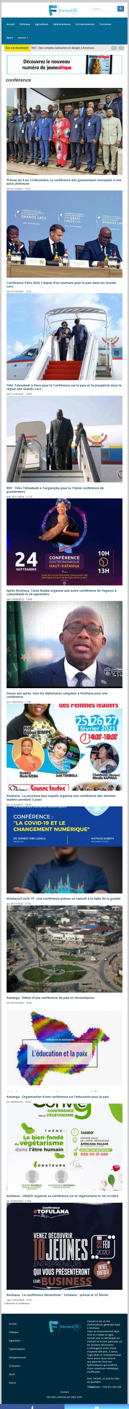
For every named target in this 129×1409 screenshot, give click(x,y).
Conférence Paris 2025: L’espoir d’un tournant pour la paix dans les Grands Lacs (61, 284)
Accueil (11, 24)
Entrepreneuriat (85, 24)
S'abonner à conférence (17, 1303)
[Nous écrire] (96, 1406)
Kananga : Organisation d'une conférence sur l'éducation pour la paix (58, 1097)
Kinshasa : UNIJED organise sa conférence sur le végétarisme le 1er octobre (62, 1196)
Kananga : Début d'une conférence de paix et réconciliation (50, 998)
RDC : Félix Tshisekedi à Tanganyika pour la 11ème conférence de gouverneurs (55, 490)
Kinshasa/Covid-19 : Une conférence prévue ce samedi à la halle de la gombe (64, 898)
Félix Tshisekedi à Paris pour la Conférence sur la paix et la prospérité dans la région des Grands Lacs (64, 387)
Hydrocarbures (62, 24)
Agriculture (41, 24)
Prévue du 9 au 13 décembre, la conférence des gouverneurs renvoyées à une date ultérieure (64, 182)
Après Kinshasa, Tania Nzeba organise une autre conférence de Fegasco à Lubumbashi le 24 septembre (62, 592)
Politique (25, 24)
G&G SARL (76, 1397)
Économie (105, 24)
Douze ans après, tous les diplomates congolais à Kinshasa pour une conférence (57, 695)
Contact (64, 1392)
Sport (10, 37)
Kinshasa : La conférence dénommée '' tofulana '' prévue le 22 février (58, 1295)
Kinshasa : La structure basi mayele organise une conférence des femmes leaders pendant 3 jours (61, 797)
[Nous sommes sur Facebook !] (32, 1406)
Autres (22, 37)
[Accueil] (64, 10)
